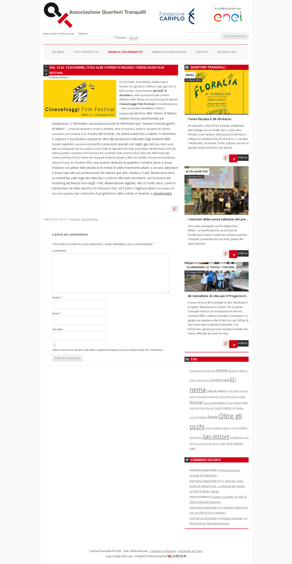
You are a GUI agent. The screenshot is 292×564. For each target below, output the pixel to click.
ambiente (209, 370)
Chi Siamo (58, 52)
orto (207, 427)
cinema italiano (216, 391)
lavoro (238, 403)
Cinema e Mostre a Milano (169, 52)
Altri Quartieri (197, 171)
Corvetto (75, 219)
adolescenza (197, 370)
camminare (203, 380)
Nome (57, 297)
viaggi (222, 443)
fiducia (207, 402)
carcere (216, 379)
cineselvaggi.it (162, 193)
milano (227, 408)
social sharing (203, 443)
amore (222, 370)
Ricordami (122, 37)
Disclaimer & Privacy (190, 551)
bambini (233, 370)
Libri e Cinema (89, 219)
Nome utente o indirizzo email (58, 33)
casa (226, 379)
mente (218, 408)
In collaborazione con (228, 8)
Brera (190, 75)
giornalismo (219, 403)
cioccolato (233, 390)
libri (245, 403)
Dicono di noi (226, 52)
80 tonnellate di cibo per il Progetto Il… (218, 296)
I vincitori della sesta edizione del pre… (218, 219)
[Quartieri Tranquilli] (95, 27)
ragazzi (227, 427)
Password (82, 33)
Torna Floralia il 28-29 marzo (209, 119)
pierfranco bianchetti (203, 507)
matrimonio (206, 408)
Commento (59, 251)
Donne (234, 396)
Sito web (57, 329)
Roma (198, 437)
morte (193, 417)
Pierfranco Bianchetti (203, 481)
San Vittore (216, 436)
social (193, 443)
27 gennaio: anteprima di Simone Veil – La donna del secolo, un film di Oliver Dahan (217, 486)
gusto (231, 402)
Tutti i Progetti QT (86, 52)
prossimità (216, 427)
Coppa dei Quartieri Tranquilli (213, 396)
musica (202, 417)
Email (56, 313)
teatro (215, 443)
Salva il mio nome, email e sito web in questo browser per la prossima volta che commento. (107, 350)
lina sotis (194, 408)
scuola (245, 437)
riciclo (235, 427)
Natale (213, 416)
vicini (229, 443)
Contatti (202, 52)
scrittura (235, 437)
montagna (237, 408)
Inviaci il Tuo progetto (125, 52)
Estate (242, 396)
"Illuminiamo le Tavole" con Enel (210, 267)
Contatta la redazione (163, 551)
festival (196, 402)
